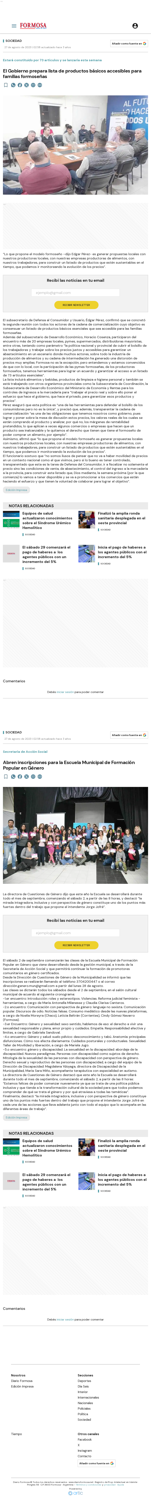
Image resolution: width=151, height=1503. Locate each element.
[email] (33, 85)
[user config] (135, 26)
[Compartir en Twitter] (26, 85)
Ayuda (120, 1484)
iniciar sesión (65, 692)
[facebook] (20, 85)
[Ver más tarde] (6, 85)
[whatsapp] (13, 85)
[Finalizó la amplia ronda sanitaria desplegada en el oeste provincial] (86, 519)
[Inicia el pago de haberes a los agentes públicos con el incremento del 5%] (86, 553)
